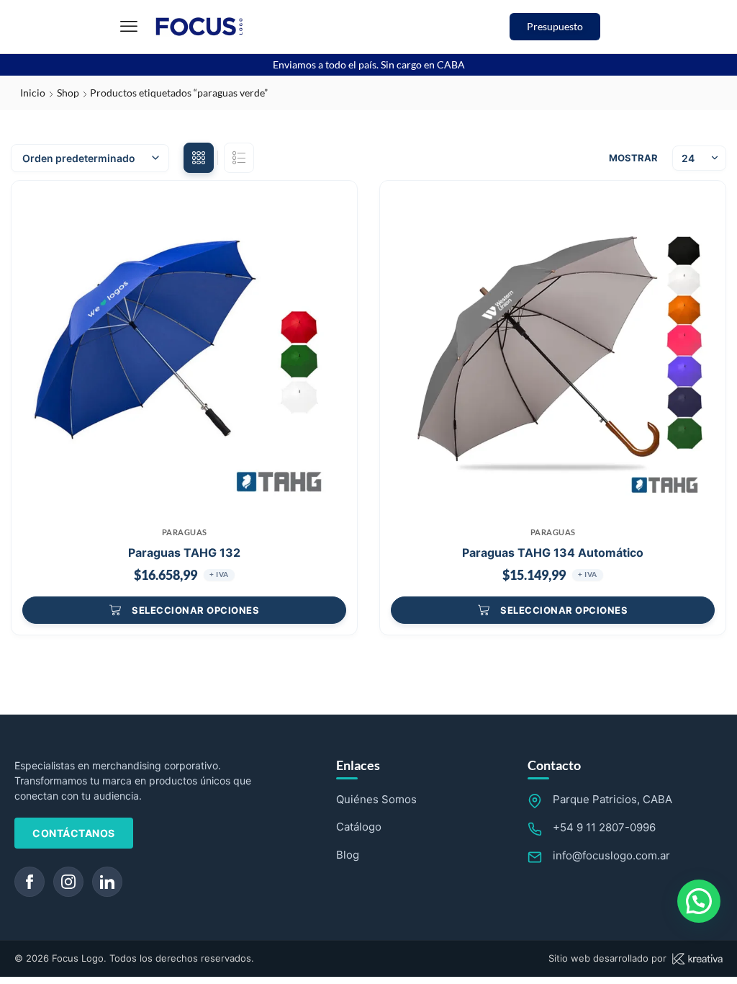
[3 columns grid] (199, 158)
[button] (128, 26)
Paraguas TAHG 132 (184, 552)
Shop (68, 92)
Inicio (32, 92)
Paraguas (184, 532)
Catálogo (358, 826)
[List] (239, 158)
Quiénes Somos (376, 799)
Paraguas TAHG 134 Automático (552, 552)
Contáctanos (73, 833)
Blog (347, 855)
